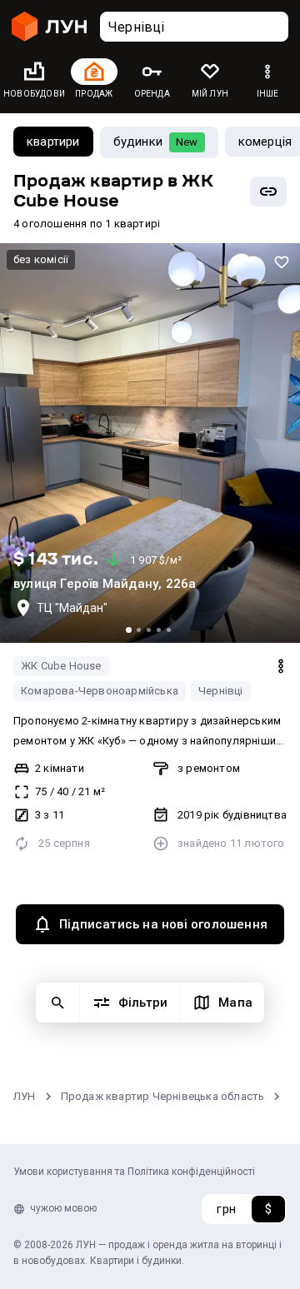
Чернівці (220, 690)
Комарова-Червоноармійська (99, 690)
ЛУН (24, 1096)
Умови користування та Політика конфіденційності (134, 1171)
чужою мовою (63, 1208)
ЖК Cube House (61, 665)
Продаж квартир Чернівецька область (163, 1096)
